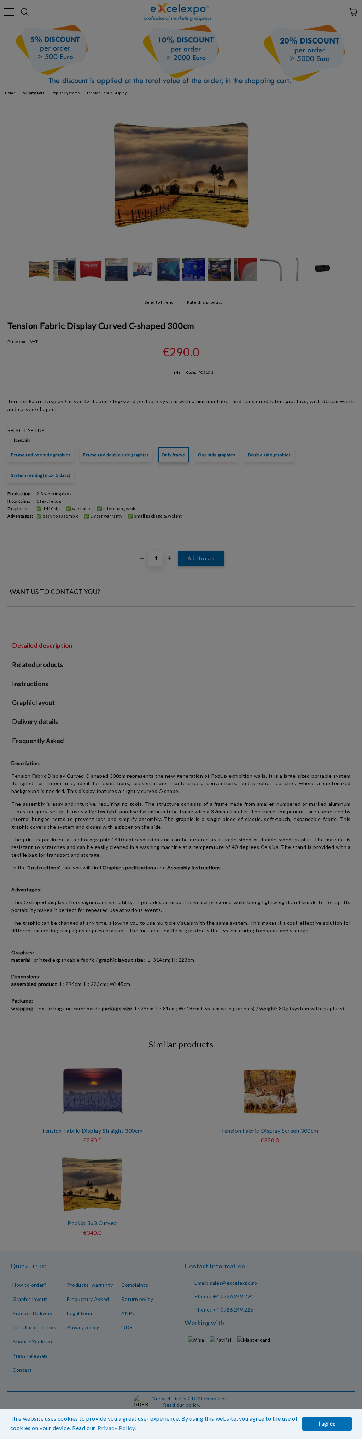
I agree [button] (327, 1424)
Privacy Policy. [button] (117, 1427)
